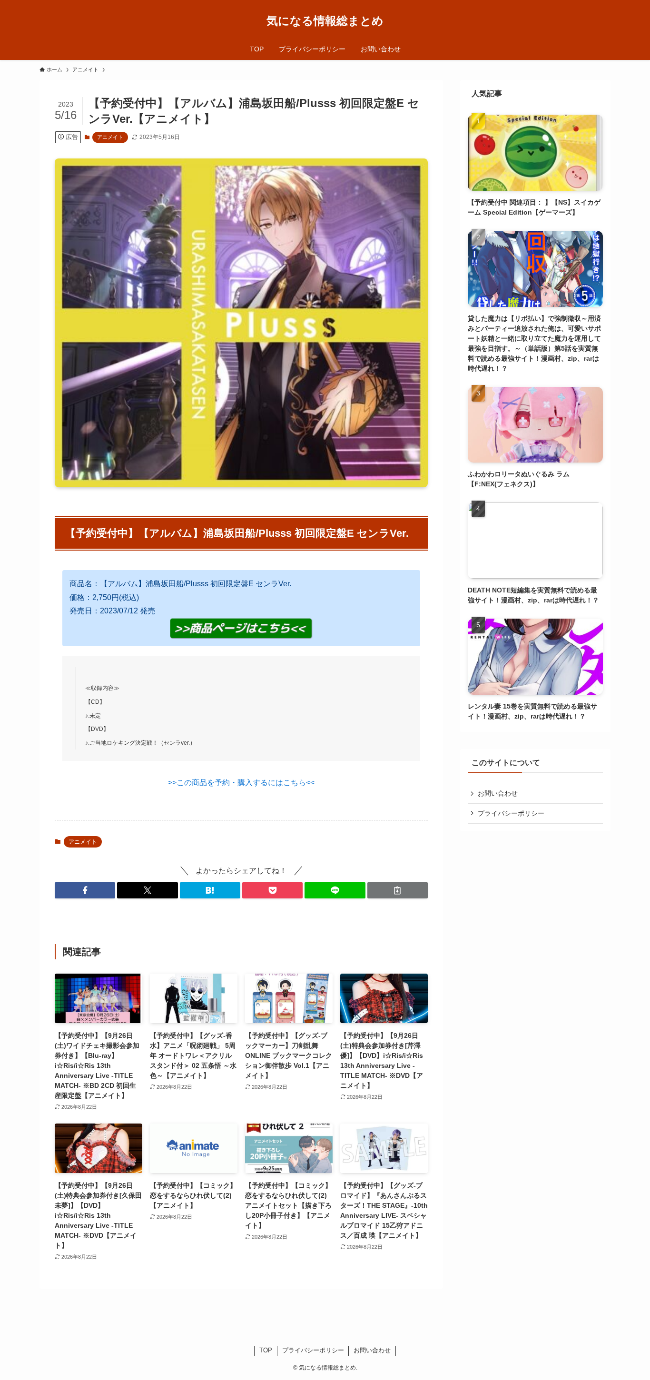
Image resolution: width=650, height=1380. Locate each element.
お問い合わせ (498, 793)
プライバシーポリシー (511, 813)
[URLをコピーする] (397, 890)
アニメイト (110, 137)
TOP (265, 1350)
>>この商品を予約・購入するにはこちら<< (241, 783)
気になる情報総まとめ (325, 21)
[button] (85, 890)
